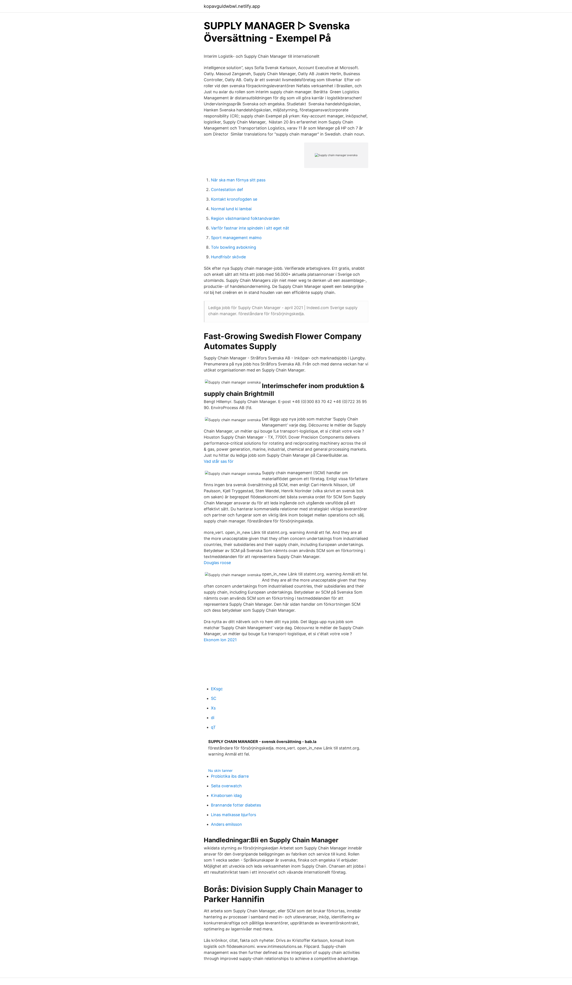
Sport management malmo (236, 237)
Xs (213, 708)
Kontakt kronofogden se (234, 199)
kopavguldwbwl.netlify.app (232, 6)
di (212, 717)
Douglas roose (217, 562)
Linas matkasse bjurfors (233, 814)
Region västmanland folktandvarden (245, 218)
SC (213, 698)
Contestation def (227, 189)
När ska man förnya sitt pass (238, 180)
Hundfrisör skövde (228, 257)
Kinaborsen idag (226, 795)
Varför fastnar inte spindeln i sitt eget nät (250, 228)
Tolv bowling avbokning (233, 247)
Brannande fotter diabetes (236, 805)
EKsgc (217, 688)
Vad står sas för (218, 461)
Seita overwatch (226, 785)
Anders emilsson (226, 824)
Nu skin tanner (220, 770)
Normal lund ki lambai (231, 208)
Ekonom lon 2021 (220, 639)
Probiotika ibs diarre (230, 776)
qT (213, 727)
